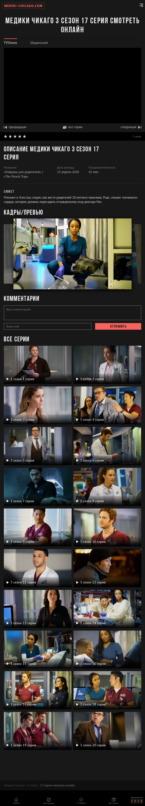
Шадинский (39, 42)
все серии (75, 127)
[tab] (10, 42)
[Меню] (140, 6)
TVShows (10, 42)
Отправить (118, 327)
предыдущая (17, 127)
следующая (128, 127)
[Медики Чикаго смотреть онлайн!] (23, 6)
